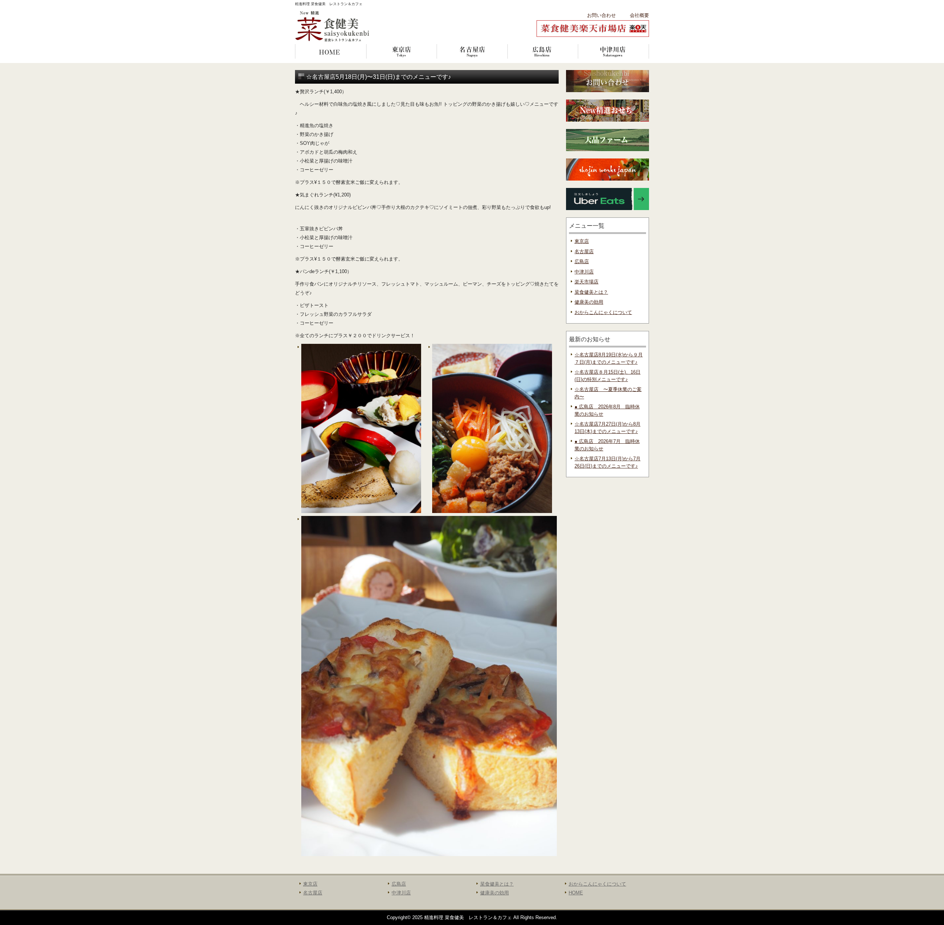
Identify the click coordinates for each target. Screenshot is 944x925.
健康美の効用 (589, 302)
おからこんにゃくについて (603, 312)
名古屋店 (472, 52)
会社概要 (639, 15)
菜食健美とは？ (591, 292)
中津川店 (613, 52)
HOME (330, 52)
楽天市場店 (586, 282)
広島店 (542, 52)
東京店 (401, 52)
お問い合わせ (601, 15)
